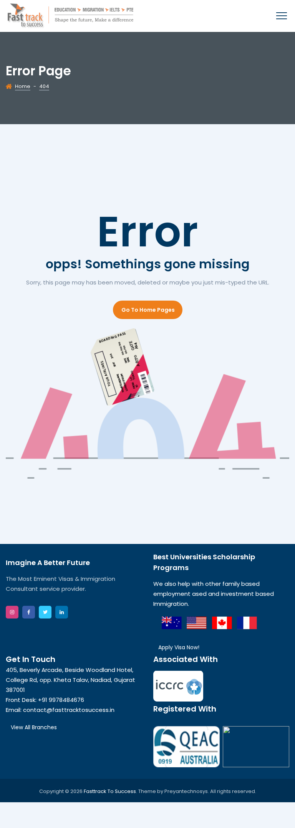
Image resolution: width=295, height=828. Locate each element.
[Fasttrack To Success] (70, 16)
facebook (28, 612)
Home (22, 86)
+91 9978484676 (61, 700)
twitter (45, 612)
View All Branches (34, 727)
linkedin (61, 612)
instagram (12, 612)
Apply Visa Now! (178, 647)
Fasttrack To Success (110, 791)
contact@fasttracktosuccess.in (68, 710)
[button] (147, 310)
